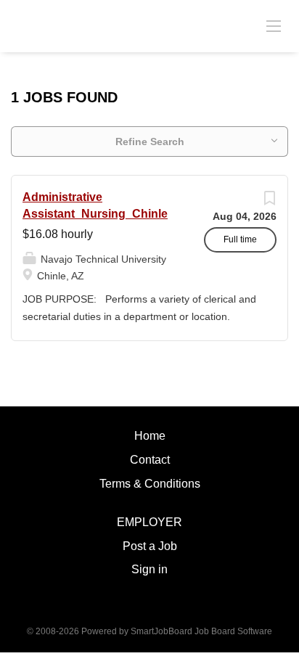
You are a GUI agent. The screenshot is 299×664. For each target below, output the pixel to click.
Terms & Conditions (149, 483)
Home (149, 436)
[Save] (269, 202)
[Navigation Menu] (273, 25)
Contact (150, 460)
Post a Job (150, 546)
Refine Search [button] (149, 141)
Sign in (149, 569)
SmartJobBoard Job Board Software (201, 631)
